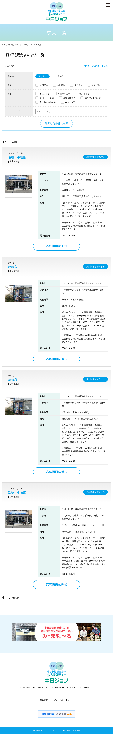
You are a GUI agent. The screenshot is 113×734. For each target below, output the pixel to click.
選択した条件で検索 (57, 123)
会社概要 (44, 699)
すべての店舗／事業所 (97, 65)
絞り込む (42, 76)
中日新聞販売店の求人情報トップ (15, 45)
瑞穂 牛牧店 (17, 157)
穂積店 (12, 267)
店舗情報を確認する (95, 157)
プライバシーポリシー (63, 699)
